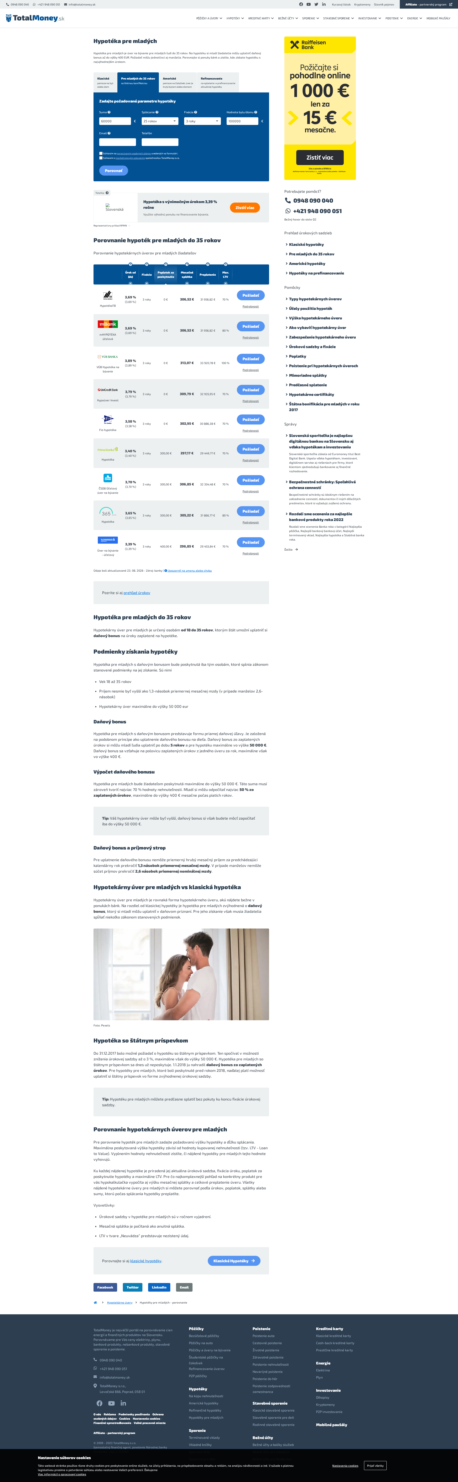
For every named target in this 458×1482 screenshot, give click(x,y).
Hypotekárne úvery (119, 1302)
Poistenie (392, 18)
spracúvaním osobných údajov (134, 153)
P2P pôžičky (198, 1376)
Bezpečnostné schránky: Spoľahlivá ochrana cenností (322, 484)
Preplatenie (208, 274)
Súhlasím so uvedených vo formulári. (140, 153)
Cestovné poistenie (267, 1343)
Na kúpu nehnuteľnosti (206, 1396)
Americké (178, 82)
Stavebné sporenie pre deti (273, 1417)
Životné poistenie (266, 1350)
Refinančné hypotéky (205, 1410)
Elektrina (323, 1370)
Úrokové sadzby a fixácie (312, 346)
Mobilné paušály (438, 18)
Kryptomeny (362, 4)
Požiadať (251, 295)
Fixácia (188, 112)
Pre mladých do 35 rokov (138, 81)
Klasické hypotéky (306, 244)
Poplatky (297, 356)
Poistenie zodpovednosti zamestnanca (271, 1389)
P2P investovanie (329, 1412)
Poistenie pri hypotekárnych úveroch (323, 365)
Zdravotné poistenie (268, 1357)
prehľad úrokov (137, 592)
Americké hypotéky (307, 263)
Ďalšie (288, 549)
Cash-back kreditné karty (335, 1343)
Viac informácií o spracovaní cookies (62, 1474)
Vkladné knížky (200, 1445)
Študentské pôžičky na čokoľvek (206, 1360)
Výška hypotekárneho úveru (315, 318)
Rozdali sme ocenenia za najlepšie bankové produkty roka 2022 (320, 516)
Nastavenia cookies (146, 1418)
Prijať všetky (375, 1465)
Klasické (105, 82)
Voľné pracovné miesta (150, 1422)
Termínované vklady (204, 1437)
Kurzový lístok (341, 4)
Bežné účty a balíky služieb (273, 1445)
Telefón (147, 133)
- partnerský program (426, 4)
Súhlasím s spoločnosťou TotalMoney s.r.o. (141, 157)
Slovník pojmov (384, 4)
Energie (412, 18)
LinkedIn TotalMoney (123, 1403)
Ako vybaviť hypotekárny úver (317, 327)
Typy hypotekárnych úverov (315, 298)
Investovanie (367, 18)
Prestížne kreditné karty (334, 1350)
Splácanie (148, 112)
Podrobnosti (251, 306)
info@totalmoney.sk (82, 4)
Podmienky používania (134, 1414)
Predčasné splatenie (308, 384)
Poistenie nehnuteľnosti (271, 1364)
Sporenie (308, 18)
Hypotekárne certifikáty (311, 394)
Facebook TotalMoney (99, 1403)
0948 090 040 (20, 4)
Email (103, 133)
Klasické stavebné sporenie (274, 1410)
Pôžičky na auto (201, 1343)
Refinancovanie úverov (207, 1369)
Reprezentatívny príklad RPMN (110, 225)
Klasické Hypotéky (231, 1260)
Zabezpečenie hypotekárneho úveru (322, 337)
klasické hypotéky (145, 1260)
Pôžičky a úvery (207, 18)
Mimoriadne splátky (308, 375)
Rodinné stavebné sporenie (274, 1425)
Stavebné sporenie (336, 18)
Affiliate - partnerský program (114, 1432)
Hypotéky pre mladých (206, 1417)
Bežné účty (286, 18)
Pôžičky (196, 1328)
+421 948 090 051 (48, 4)
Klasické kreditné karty (333, 1336)
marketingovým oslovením (130, 157)
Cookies (124, 1418)
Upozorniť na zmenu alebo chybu (189, 570)
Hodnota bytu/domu (240, 112)
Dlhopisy (322, 1397)
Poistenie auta (264, 1336)
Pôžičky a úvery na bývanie (210, 1350)
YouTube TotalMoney (111, 1403)
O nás (97, 1414)
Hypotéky (233, 18)
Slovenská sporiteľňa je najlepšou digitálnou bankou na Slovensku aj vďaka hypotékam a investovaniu (321, 441)
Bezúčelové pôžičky (204, 1336)
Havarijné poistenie (268, 1371)
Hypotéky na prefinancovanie (316, 273)
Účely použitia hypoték (310, 308)
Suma (103, 112)
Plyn (319, 1377)
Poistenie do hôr (265, 1379)
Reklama (110, 1414)
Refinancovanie (218, 82)
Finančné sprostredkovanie (112, 1422)
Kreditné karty (259, 18)
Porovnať (113, 170)
